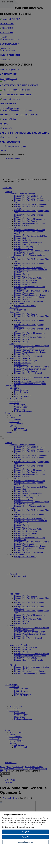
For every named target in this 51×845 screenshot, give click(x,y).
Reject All (25, 837)
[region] (25, 828)
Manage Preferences (25, 842)
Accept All (25, 832)
